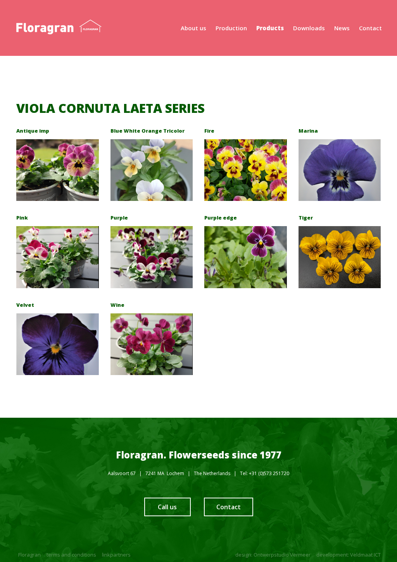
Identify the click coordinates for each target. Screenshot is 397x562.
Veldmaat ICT (365, 554)
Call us (167, 507)
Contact (228, 507)
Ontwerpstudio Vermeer (282, 554)
